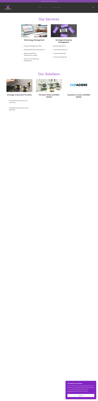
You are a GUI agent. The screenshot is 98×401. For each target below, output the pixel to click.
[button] (46, 8)
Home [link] (40, 7)
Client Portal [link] (56, 7)
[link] (8, 7)
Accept (81, 395)
